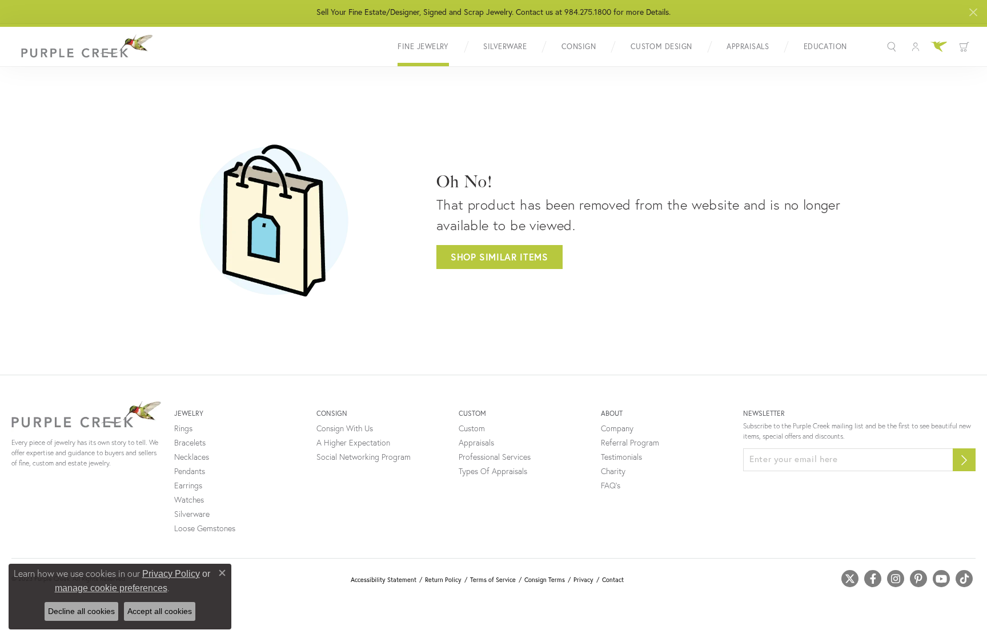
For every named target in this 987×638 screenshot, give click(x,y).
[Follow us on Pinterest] (918, 578)
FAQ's (610, 485)
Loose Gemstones (204, 528)
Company (617, 428)
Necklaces (191, 457)
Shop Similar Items (499, 257)
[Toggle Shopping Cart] (964, 47)
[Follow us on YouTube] (941, 578)
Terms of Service (493, 580)
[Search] (893, 47)
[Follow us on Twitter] (849, 578)
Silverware (505, 46)
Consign (578, 46)
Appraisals (748, 46)
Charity (613, 471)
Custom (472, 428)
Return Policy (443, 580)
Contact (613, 580)
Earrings (188, 485)
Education (825, 46)
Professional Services (495, 457)
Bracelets (190, 443)
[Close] (973, 12)
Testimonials (621, 457)
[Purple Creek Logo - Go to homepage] (82, 46)
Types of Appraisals (493, 471)
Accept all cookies (159, 611)
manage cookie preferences (111, 588)
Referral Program (630, 443)
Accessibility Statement (383, 580)
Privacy (583, 580)
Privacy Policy (171, 574)
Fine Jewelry (423, 46)
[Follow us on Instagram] (895, 578)
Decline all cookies (81, 611)
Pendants (189, 471)
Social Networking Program (363, 457)
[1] (964, 459)
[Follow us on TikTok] (964, 578)
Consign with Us (344, 428)
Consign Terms (544, 580)
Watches (189, 500)
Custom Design (661, 46)
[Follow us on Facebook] (872, 578)
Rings (183, 428)
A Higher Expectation (353, 443)
